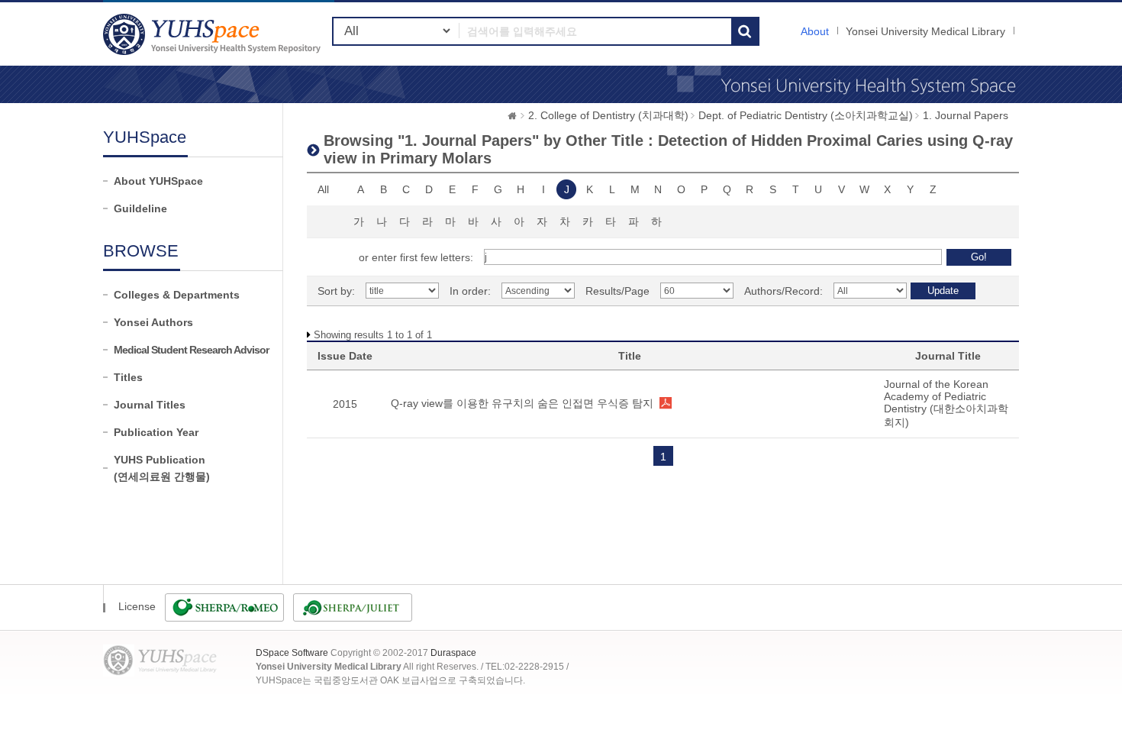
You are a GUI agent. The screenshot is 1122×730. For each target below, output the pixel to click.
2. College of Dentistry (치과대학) (608, 115)
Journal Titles (149, 405)
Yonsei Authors (153, 322)
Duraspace (453, 653)
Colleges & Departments (177, 295)
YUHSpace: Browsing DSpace (213, 34)
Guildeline (140, 208)
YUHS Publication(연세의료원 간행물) (162, 468)
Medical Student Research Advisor (191, 350)
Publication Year (156, 432)
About (815, 31)
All (323, 189)
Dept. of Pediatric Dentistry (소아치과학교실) (805, 115)
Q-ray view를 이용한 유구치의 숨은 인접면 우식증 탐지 (522, 403)
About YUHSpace (158, 181)
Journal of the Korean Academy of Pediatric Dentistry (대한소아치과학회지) (946, 403)
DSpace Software (292, 653)
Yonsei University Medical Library (925, 31)
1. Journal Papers (965, 115)
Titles (128, 377)
